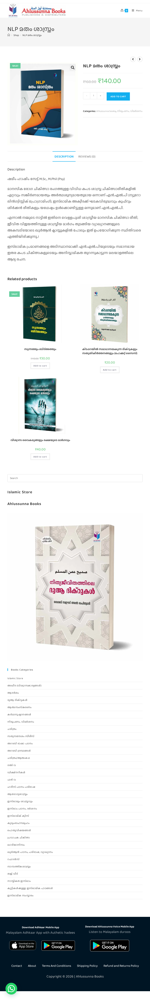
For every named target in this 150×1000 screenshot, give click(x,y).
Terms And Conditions (56, 965)
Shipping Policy (87, 965)
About (32, 965)
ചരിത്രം (11, 729)
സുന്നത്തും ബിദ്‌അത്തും (40, 349)
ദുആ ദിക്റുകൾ (17, 700)
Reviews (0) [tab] (87, 156)
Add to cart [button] (40, 365)
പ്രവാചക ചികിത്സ (18, 837)
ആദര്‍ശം (13, 693)
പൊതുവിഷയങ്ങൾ (19, 830)
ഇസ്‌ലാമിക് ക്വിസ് (18, 816)
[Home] (8, 35)
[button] (73, 67)
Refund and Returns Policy (121, 965)
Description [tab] (64, 156)
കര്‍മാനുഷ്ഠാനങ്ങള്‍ (19, 714)
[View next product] (140, 59)
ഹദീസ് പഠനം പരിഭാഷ (21, 787)
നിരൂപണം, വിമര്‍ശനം (129, 111)
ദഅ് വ (11, 765)
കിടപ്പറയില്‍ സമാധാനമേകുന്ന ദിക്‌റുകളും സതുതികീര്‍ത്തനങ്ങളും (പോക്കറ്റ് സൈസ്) (109, 351)
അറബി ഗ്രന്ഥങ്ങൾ (19, 750)
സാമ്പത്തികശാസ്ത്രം (19, 866)
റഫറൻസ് (13, 859)
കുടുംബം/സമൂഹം (18, 823)
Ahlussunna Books (24, 504)
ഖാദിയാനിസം (16, 845)
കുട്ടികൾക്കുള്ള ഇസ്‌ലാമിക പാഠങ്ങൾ (30, 888)
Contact (16, 965)
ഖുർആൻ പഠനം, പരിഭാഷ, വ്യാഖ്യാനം (30, 852)
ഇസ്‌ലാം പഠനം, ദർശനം (22, 808)
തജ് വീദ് (12, 874)
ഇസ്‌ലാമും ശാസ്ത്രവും (20, 801)
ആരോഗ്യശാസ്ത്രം (17, 794)
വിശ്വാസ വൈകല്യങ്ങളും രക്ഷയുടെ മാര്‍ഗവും (40, 440)
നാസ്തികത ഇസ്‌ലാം (19, 881)
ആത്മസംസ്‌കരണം (19, 707)
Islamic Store (19, 492)
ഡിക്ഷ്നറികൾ (16, 772)
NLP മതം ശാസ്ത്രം (32, 35)
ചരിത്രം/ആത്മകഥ (18, 758)
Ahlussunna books (106, 111)
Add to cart (118, 96)
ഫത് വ (11, 779)
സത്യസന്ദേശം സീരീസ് (20, 736)
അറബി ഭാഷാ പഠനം (20, 743)
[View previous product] (133, 59)
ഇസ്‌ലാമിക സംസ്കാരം (20, 895)
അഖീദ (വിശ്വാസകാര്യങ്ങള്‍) (24, 685)
